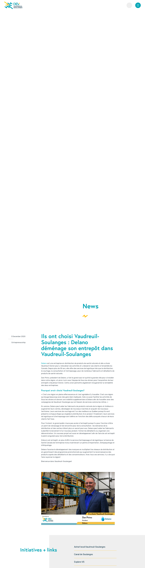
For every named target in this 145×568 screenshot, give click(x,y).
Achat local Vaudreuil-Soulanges (89, 547)
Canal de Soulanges (83, 554)
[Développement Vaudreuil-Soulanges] (13, 5)
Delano (44, 363)
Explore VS (79, 562)
